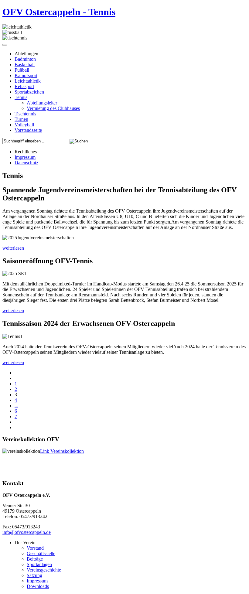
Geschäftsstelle (41, 553)
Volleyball (24, 124)
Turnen (21, 119)
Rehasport (24, 86)
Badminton (25, 59)
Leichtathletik (28, 81)
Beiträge (35, 559)
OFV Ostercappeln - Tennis (58, 11)
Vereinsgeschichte (44, 569)
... (16, 405)
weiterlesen (13, 248)
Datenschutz (26, 162)
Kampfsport (26, 75)
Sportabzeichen (29, 91)
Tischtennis (25, 113)
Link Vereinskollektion (62, 451)
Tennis (21, 97)
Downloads (38, 586)
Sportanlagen (39, 564)
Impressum (25, 157)
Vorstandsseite (28, 130)
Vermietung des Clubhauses (53, 108)
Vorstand (35, 548)
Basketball (25, 64)
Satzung (34, 575)
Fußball (22, 70)
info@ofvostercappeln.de (26, 532)
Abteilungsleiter (42, 102)
